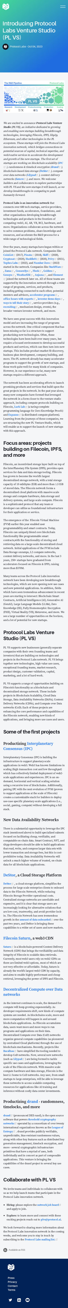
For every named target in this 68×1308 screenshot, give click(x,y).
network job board (49, 1205)
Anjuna (41, 275)
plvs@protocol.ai (51, 1219)
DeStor (45, 171)
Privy (52, 259)
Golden (49, 271)
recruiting (10, 307)
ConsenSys (23, 271)
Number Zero (43, 263)
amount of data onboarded (37, 919)
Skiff (47, 255)
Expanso (15, 414)
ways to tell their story (17, 303)
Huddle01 (33, 259)
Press (11, 1278)
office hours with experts (19, 299)
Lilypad (33, 175)
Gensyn (9, 275)
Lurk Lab (21, 406)
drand (56, 167)
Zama (9, 271)
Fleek (37, 271)
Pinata (29, 255)
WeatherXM (25, 275)
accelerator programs (44, 295)
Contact (12, 1286)
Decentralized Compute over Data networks (33, 991)
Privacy (12, 1282)
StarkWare (56, 267)
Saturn (21, 179)
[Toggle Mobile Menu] (63, 6)
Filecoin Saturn (17, 938)
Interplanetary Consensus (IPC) (28, 746)
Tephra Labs (12, 263)
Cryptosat (10, 259)
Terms (11, 1290)
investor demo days (50, 299)
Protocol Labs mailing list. (41, 1239)
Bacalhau (10, 1051)
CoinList (9, 255)
